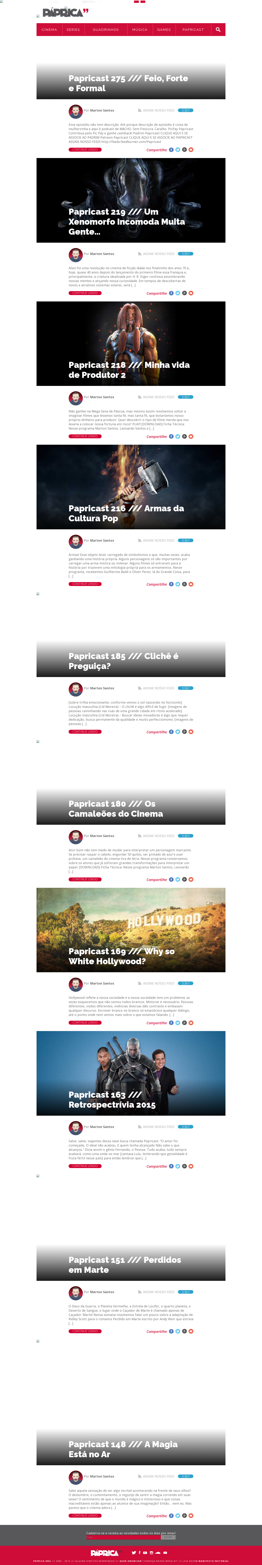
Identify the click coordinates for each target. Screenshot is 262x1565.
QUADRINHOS (106, 30)
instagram (152, 1552)
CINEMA (49, 30)
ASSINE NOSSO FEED (166, 110)
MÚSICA (140, 30)
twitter (177, 149)
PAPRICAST (193, 30)
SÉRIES (73, 30)
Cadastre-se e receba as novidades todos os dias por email (131, 1533)
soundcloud (158, 1552)
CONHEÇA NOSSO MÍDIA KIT (160, 1561)
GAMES (164, 30)
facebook (171, 149)
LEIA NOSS (206, 1561)
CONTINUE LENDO (85, 149)
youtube (146, 1552)
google (184, 149)
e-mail (191, 149)
